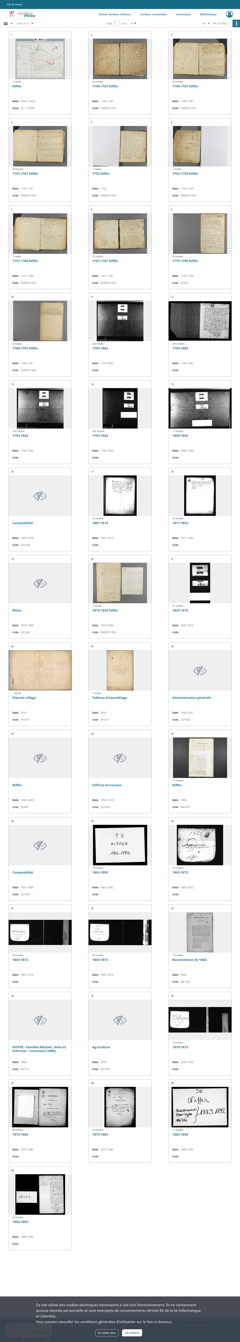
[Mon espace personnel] (229, 14)
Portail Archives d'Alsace (115, 14)
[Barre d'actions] (236, 23)
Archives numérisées (153, 14)
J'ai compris (132, 1333)
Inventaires (183, 14)
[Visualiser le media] (40, 59)
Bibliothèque (208, 14)
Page (109, 23)
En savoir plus (107, 1333)
